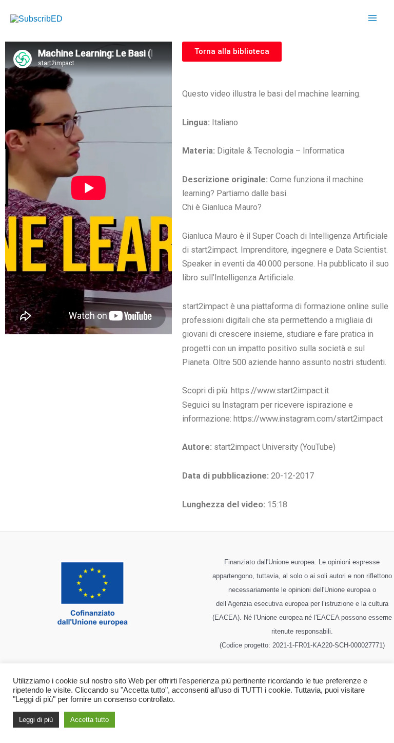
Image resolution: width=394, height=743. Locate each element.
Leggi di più (36, 719)
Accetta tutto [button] (89, 719)
